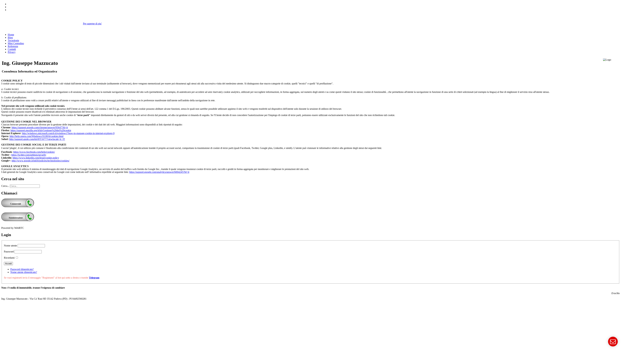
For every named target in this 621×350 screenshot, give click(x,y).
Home (11, 34)
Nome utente (10, 245)
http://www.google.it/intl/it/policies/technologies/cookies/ (40, 160)
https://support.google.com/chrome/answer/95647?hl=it (40, 127)
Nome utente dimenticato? (23, 272)
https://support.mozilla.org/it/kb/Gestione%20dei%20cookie (41, 130)
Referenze (13, 46)
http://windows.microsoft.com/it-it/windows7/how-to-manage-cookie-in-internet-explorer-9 (68, 133)
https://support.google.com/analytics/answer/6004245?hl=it (159, 172)
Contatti (12, 49)
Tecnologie (13, 40)
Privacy (12, 52)
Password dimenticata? (22, 269)
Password (9, 251)
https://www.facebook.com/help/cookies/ (34, 152)
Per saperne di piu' (92, 23)
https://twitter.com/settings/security (28, 154)
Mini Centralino (16, 43)
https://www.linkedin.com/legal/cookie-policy (36, 157)
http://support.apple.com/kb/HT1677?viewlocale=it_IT (37, 139)
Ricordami (9, 257)
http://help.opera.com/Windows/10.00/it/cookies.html (36, 136)
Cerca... (5, 186)
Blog (10, 37)
